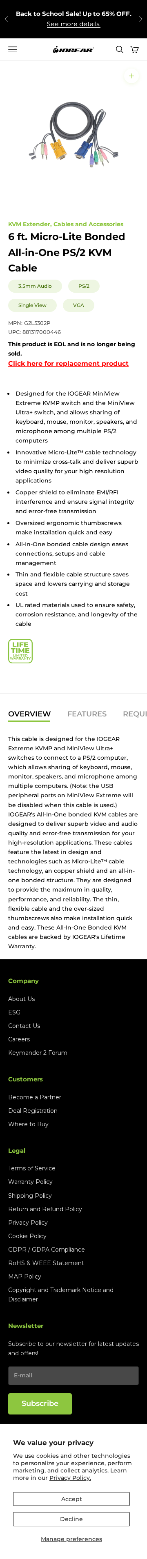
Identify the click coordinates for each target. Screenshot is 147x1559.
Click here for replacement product (68, 363)
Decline (71, 1519)
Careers (19, 1039)
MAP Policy (24, 1276)
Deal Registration (33, 1110)
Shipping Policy (30, 1195)
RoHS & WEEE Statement (46, 1263)
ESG (14, 1012)
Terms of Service (32, 1168)
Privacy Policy (28, 1222)
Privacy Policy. (70, 1477)
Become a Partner (34, 1097)
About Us (21, 999)
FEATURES (87, 714)
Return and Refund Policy (45, 1209)
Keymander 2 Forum (37, 1052)
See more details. (73, 24)
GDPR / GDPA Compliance (46, 1249)
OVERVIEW (29, 714)
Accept (71, 1499)
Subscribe (40, 1403)
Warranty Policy (30, 1181)
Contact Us (24, 1026)
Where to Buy (28, 1124)
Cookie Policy (27, 1236)
